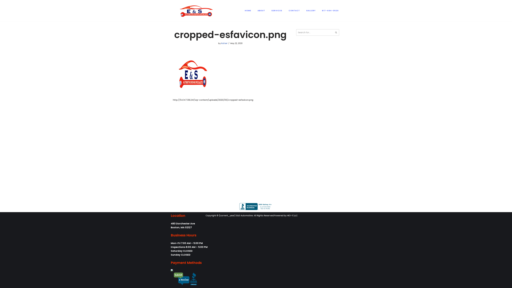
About (261, 10)
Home (248, 10)
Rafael (224, 43)
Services (276, 10)
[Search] (336, 32)
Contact (294, 10)
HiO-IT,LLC (292, 215)
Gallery (311, 10)
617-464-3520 (330, 10)
